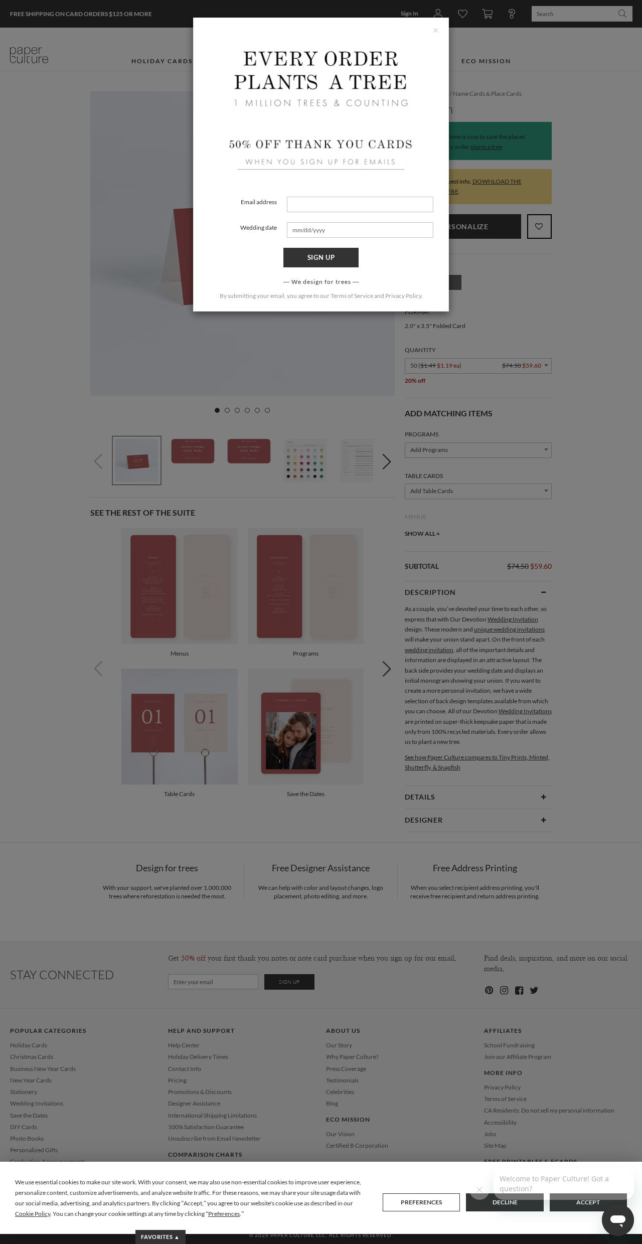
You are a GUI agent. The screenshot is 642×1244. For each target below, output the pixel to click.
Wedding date (258, 227)
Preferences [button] (224, 1213)
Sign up (321, 257)
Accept (588, 1202)
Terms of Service (352, 295)
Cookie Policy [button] (32, 1213)
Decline (505, 1202)
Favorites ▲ (160, 1236)
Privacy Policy (403, 295)
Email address (259, 202)
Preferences (421, 1202)
